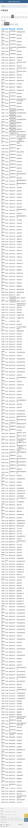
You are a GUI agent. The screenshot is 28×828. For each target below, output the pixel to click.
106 (26, 16)
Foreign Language (4, 819)
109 (18, 16)
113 (7, 16)
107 (23, 16)
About (2, 813)
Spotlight (2, 811)
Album (11, 811)
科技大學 (7, 23)
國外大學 (12, 24)
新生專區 (2, 808)
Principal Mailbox (5, 826)
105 (2, 20)
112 (10, 16)
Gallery (14, 811)
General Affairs (17, 817)
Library (12, 820)
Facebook (3, 824)
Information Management (19, 820)
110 (15, 16)
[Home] (14, 1)
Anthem (9, 814)
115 (2, 16)
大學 (3, 24)
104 (5, 20)
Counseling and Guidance (13, 819)
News (2, 810)
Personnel (2, 820)
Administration (3, 816)
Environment (14, 814)
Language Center (4, 822)
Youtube (8, 824)
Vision (6, 814)
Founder (2, 814)
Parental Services (22, 819)
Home (3, 6)
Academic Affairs (4, 817)
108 (20, 16)
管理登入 (21, 824)
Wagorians (7, 811)
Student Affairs (10, 817)
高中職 (16, 24)
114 (4, 16)
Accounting (7, 820)
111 (12, 16)
